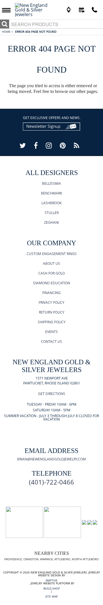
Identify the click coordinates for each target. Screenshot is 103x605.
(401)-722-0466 (51, 482)
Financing (51, 292)
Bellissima (51, 183)
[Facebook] (36, 145)
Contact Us (51, 341)
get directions (51, 393)
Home (7, 32)
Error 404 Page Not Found (35, 32)
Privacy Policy (51, 302)
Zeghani (51, 222)
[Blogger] (76, 145)
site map (51, 596)
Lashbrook (51, 203)
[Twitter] (22, 145)
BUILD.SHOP (51, 588)
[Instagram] (49, 145)
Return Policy (51, 312)
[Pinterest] (63, 145)
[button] (7, 9)
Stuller (52, 212)
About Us (51, 263)
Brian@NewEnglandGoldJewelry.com (51, 459)
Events (51, 331)
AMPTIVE (51, 580)
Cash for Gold (51, 273)
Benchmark (51, 193)
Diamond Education (51, 283)
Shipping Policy (52, 322)
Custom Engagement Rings (52, 253)
